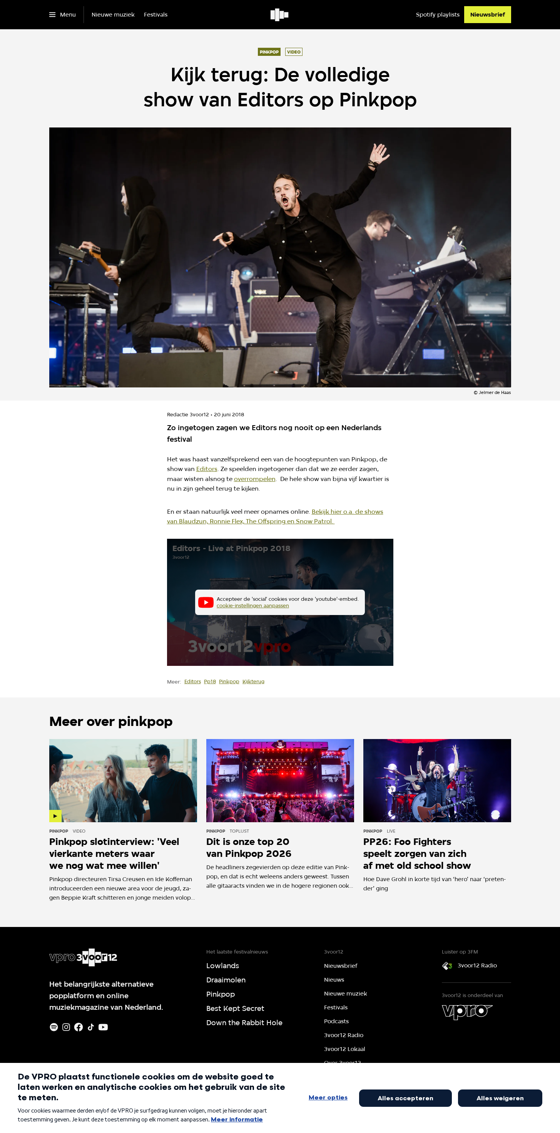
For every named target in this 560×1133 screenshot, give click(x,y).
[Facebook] (78, 1027)
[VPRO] (467, 1012)
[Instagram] (66, 1027)
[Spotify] (54, 1027)
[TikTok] (90, 1027)
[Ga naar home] (280, 14)
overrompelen (255, 479)
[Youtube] (103, 1027)
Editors (206, 469)
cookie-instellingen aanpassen (253, 605)
